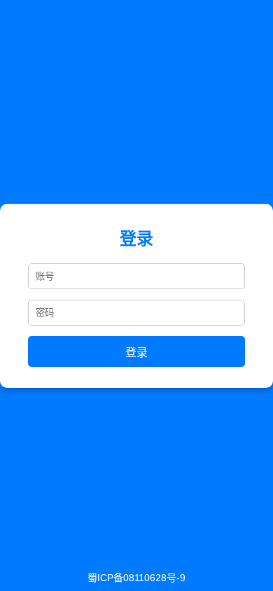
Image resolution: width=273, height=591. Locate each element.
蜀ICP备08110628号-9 (137, 577)
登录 (136, 353)
